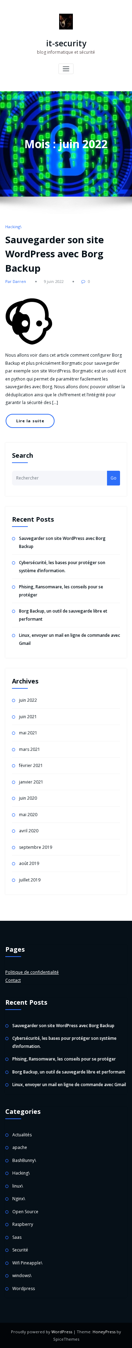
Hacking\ (13, 226)
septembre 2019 (35, 847)
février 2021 (31, 765)
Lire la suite (30, 420)
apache (19, 1147)
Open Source (25, 1212)
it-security (66, 43)
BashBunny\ (24, 1160)
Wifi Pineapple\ (27, 1263)
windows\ (21, 1275)
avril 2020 (28, 831)
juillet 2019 (29, 880)
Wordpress (23, 1288)
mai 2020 (28, 815)
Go (114, 478)
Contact (13, 980)
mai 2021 (28, 733)
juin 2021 (28, 717)
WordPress (61, 1331)
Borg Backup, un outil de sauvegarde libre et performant (68, 1072)
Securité (20, 1250)
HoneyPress (104, 1331)
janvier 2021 (31, 782)
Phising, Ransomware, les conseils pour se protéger (64, 1059)
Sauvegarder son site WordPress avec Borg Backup (54, 254)
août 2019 (29, 863)
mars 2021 (29, 749)
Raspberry (22, 1224)
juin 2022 (28, 700)
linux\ (17, 1186)
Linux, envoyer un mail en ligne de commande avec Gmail (69, 1085)
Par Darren (15, 281)
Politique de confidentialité (32, 972)
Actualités (22, 1135)
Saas (16, 1237)
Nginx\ (18, 1199)
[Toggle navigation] (66, 69)
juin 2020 (28, 798)
